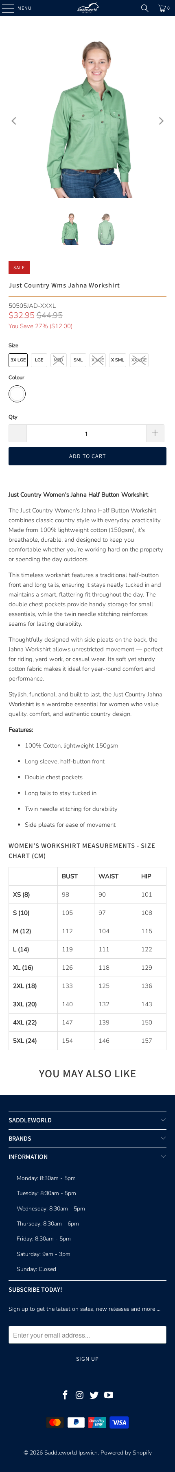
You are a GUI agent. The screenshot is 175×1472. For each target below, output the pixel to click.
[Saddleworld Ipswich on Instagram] (80, 1396)
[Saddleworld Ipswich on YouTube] (109, 1396)
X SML (117, 360)
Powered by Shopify (126, 1453)
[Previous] (14, 121)
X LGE (98, 360)
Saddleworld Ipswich (71, 1453)
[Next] (160, 121)
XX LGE (139, 360)
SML (78, 360)
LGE (39, 360)
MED (58, 360)
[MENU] (4, 8)
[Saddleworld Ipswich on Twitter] (94, 1396)
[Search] (145, 8)
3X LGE (18, 360)
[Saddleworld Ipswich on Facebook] (65, 1396)
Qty (13, 417)
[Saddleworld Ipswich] (87, 8)
